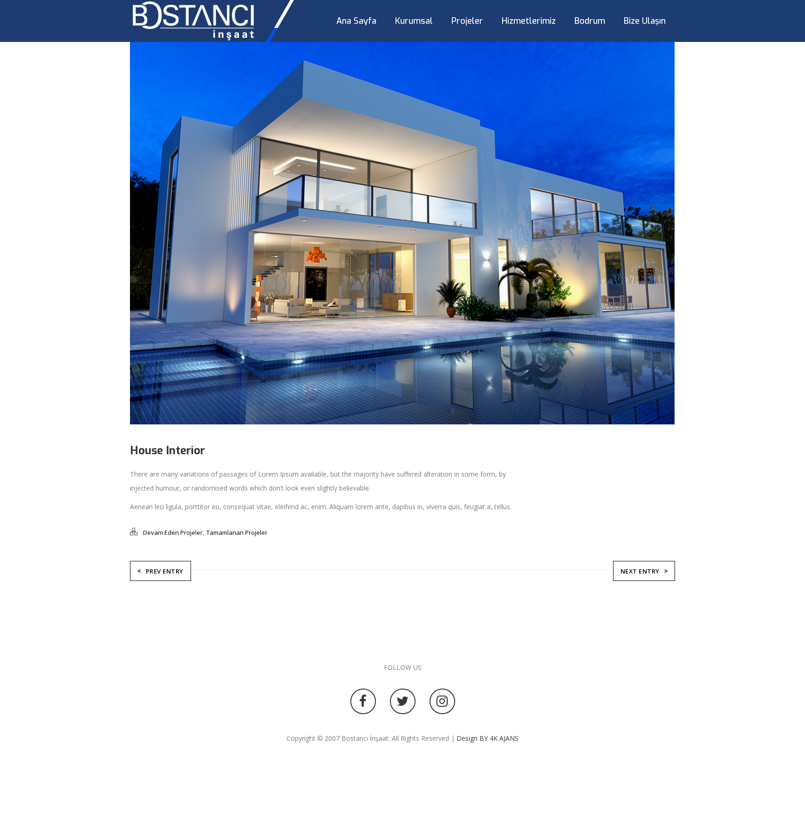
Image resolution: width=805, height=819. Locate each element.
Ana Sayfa (356, 21)
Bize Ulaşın (645, 21)
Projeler (467, 21)
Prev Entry (165, 571)
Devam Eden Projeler (173, 532)
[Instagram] (442, 701)
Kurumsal (414, 21)
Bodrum (589, 21)
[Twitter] (403, 701)
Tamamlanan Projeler (236, 532)
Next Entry (640, 571)
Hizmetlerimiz (529, 21)
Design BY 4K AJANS (487, 738)
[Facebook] (363, 701)
